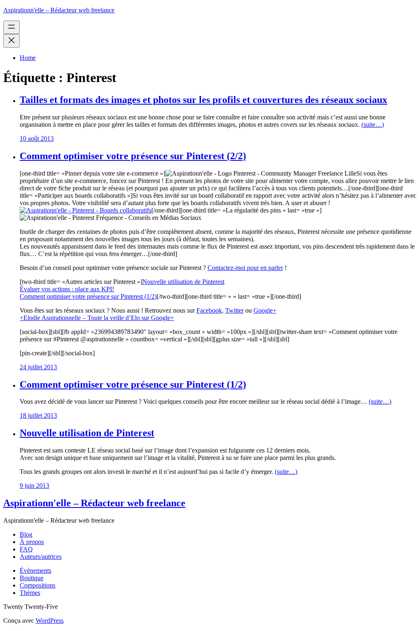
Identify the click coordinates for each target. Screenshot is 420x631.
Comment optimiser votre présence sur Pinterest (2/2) (133, 156)
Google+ (264, 310)
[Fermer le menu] (11, 41)
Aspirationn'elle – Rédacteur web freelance (58, 10)
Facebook (209, 310)
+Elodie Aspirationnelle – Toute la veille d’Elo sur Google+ (97, 317)
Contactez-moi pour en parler (245, 267)
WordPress (50, 620)
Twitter (234, 310)
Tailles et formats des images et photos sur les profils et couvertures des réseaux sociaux (203, 99)
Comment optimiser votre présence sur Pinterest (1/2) (88, 296)
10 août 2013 (37, 138)
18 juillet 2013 (38, 415)
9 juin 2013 (34, 485)
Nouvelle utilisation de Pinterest (183, 281)
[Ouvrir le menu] (11, 27)
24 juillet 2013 (38, 367)
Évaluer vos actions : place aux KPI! (67, 289)
